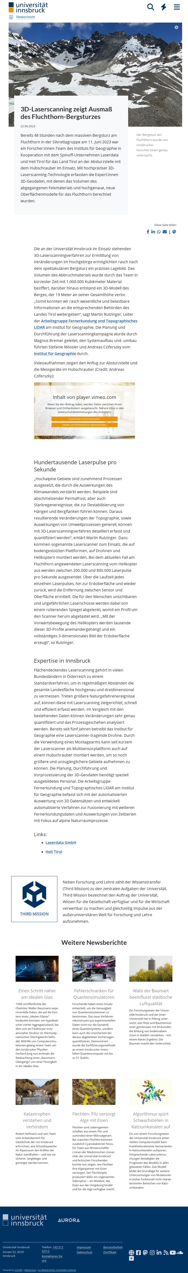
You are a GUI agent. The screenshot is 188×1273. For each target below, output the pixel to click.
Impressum (84, 1247)
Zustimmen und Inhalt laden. (84, 419)
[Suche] (150, 7)
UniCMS (18, 1270)
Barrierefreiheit (113, 1247)
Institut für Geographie (55, 353)
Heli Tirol (54, 851)
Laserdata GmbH (61, 842)
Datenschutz (84, 1252)
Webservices (30, 1270)
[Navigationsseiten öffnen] (11, 17)
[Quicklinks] (163, 7)
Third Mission (34, 913)
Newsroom (25, 16)
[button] (148, 231)
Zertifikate (109, 1252)
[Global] (163, 7)
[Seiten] (176, 7)
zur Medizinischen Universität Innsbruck (57, 1270)
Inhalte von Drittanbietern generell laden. (84, 424)
